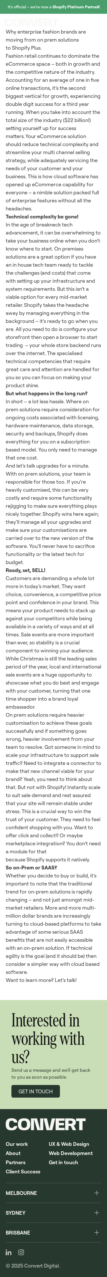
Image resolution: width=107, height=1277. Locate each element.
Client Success (23, 1171)
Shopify (33, 305)
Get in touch (63, 1162)
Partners (15, 1162)
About (13, 1153)
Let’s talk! (65, 980)
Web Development (71, 1153)
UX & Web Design (69, 1144)
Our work (17, 1144)
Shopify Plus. (27, 47)
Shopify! (56, 787)
